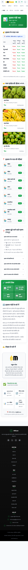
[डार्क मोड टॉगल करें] (25, 2)
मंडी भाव (16, 6)
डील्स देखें (14, 458)
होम (7, 11)
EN (19, 2)
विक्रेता (4, 6)
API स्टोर (14, 474)
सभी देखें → (22, 84)
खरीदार (9, 6)
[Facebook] (8, 440)
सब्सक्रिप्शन (14, 478)
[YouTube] (19, 440)
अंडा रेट (21, 6)
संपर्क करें (14, 501)
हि (21, 2)
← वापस (3, 11)
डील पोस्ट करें (14, 462)
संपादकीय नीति (14, 497)
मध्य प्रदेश (17, 11)
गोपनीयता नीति (14, 504)
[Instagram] (15, 440)
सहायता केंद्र (14, 490)
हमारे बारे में (14, 494)
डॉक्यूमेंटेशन (14, 481)
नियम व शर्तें (14, 508)
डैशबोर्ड (14, 465)
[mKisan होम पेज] (9, 2)
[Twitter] (12, 440)
